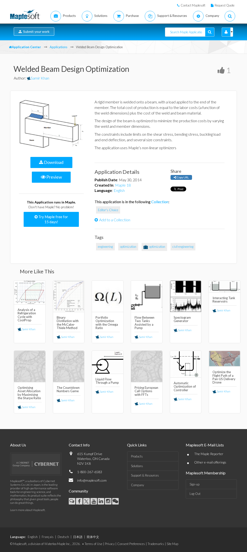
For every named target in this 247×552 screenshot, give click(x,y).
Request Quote (224, 5)
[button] (226, 32)
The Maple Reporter (208, 454)
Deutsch (63, 537)
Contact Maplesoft (193, 5)
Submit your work (35, 31)
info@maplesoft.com (92, 480)
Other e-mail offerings (210, 462)
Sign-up (194, 484)
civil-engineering (182, 247)
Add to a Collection (114, 219)
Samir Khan (40, 78)
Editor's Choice (108, 210)
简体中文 (93, 537)
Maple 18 (123, 185)
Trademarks (156, 544)
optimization (128, 247)
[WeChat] (115, 501)
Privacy (110, 544)
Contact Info (79, 445)
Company (137, 485)
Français (48, 537)
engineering (105, 247)
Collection (159, 201)
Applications (58, 47)
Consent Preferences (131, 544)
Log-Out (195, 494)
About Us (18, 445)
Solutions (137, 466)
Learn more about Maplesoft (27, 510)
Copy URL (182, 177)
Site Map (172, 544)
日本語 (77, 537)
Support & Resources (145, 475)
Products (137, 456)
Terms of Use (93, 544)
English (119, 190)
